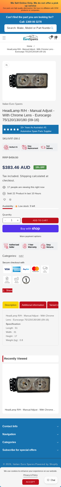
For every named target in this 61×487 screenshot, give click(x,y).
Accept (30, 482)
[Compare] (10, 200)
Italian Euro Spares (24, 464)
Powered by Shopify (46, 464)
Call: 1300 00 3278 (31, 21)
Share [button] (9, 290)
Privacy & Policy (30, 475)
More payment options (30, 236)
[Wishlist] (4, 200)
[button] (6, 38)
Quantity (7, 214)
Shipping (25, 176)
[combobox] (30, 28)
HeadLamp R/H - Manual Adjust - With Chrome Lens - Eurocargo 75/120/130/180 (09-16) (29, 409)
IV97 (21, 256)
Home (29, 46)
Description (10, 305)
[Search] (51, 28)
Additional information (33, 305)
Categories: (9, 256)
